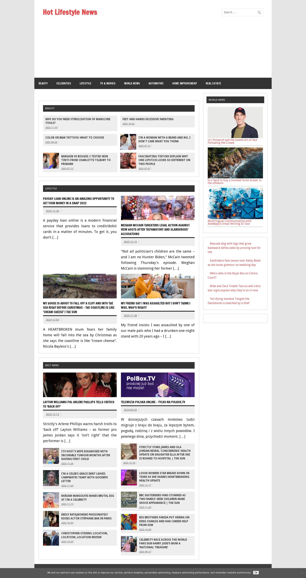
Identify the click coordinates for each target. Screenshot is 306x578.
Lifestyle (85, 83)
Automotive (156, 83)
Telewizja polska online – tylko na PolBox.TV (153, 402)
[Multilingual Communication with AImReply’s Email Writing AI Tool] (235, 218)
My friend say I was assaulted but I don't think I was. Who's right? (155, 305)
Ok (255, 572)
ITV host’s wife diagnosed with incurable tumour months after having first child (85, 455)
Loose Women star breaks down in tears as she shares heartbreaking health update (164, 477)
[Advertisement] (153, 51)
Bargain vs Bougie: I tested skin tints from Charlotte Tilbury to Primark (86, 160)
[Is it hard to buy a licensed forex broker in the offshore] (235, 177)
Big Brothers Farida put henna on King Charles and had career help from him (164, 521)
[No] (301, 573)
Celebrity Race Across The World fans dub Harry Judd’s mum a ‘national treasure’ (163, 543)
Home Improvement (184, 83)
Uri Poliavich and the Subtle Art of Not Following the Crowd (232, 141)
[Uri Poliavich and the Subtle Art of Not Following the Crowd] (235, 137)
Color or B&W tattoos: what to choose (74, 137)
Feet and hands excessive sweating (148, 119)
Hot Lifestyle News (70, 12)
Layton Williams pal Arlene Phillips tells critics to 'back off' (78, 404)
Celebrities (63, 83)
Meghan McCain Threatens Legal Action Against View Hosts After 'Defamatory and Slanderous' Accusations (155, 229)
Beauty (43, 83)
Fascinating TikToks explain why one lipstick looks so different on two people (164, 160)
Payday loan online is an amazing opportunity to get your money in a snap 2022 (78, 200)
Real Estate (213, 83)
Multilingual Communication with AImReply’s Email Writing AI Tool (229, 222)
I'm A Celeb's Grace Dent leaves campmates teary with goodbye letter (84, 477)
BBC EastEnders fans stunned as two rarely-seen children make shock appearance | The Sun (162, 499)
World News (132, 83)
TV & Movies (107, 83)
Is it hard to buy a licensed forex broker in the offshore (235, 182)
